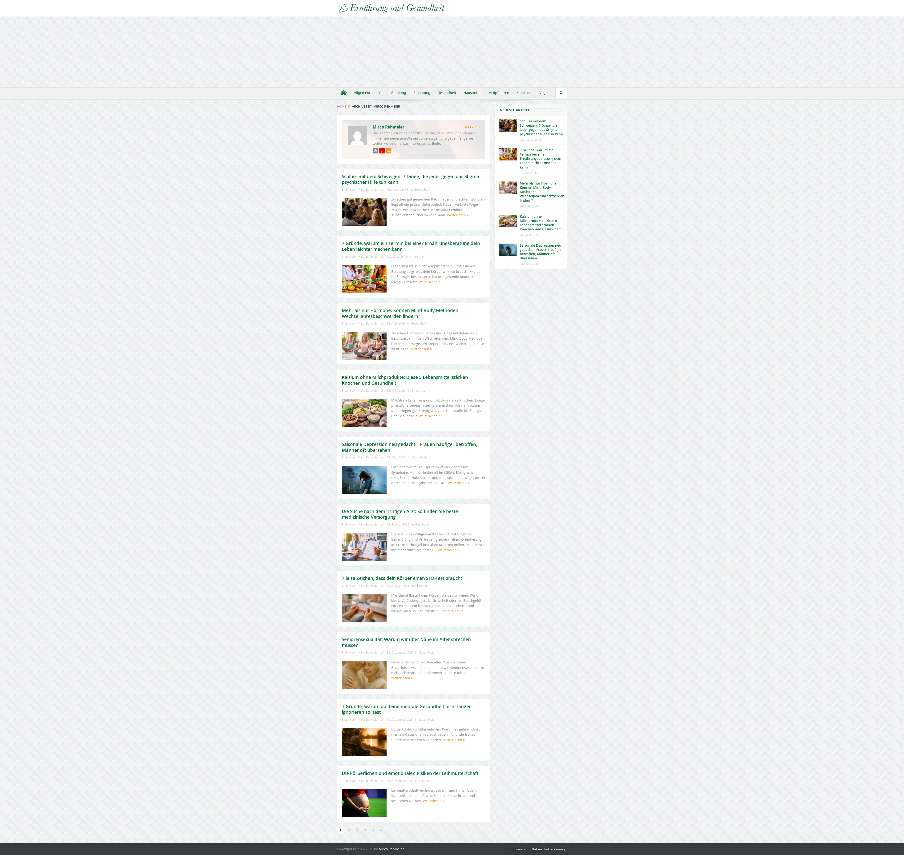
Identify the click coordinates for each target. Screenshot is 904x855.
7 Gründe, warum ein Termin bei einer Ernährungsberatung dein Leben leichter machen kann (411, 246)
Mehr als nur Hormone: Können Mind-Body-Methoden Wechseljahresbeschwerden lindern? (400, 313)
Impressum (519, 849)
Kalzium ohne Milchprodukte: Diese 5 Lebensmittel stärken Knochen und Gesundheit (405, 380)
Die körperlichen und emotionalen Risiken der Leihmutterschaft (410, 773)
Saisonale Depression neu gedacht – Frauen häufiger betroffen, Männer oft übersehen (409, 447)
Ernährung (421, 93)
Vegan (544, 93)
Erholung (398, 93)
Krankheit (524, 93)
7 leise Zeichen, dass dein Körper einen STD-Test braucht (402, 578)
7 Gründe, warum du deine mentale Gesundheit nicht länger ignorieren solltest (406, 709)
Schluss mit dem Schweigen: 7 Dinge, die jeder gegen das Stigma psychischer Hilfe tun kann (410, 179)
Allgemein (362, 93)
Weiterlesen (457, 215)
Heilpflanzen (499, 93)
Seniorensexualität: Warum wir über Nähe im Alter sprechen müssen (406, 642)
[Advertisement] (452, 52)
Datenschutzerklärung (548, 849)
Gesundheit (447, 93)
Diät (380, 93)
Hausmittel (472, 93)
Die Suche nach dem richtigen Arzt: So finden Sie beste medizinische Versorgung (400, 514)
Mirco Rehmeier (388, 127)
